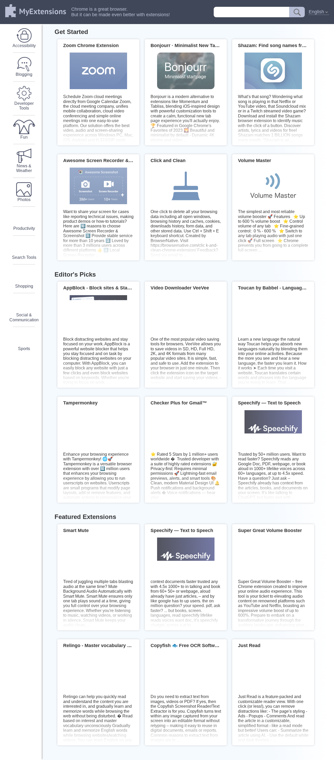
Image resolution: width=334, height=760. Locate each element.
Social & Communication (24, 317)
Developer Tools (24, 106)
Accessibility (24, 45)
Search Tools (24, 257)
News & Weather (24, 168)
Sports (24, 348)
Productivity (24, 228)
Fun (24, 137)
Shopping (24, 286)
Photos (24, 199)
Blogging (24, 74)
